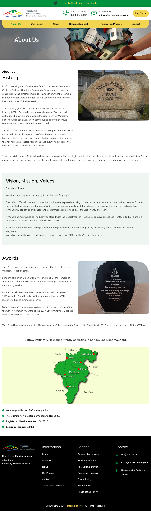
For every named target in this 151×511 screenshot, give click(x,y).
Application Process (111, 24)
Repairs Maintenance (88, 454)
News (56, 24)
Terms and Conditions (53, 485)
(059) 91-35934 (79, 15)
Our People (37, 24)
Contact (136, 24)
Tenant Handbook (87, 460)
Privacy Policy (85, 485)
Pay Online (141, 13)
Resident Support (78, 24)
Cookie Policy (84, 479)
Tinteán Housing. (74, 505)
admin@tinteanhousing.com (113, 15)
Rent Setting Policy (88, 491)
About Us (16, 24)
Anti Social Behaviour (88, 466)
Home (45, 454)
